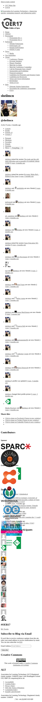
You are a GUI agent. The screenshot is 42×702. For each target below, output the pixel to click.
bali (6, 271)
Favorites (8, 142)
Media (11, 53)
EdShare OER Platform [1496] (15, 513)
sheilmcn (8, 159)
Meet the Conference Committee (20, 67)
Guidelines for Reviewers (18, 77)
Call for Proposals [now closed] (20, 69)
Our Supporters (10, 55)
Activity (8, 129)
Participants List (14, 46)
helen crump (21, 298)
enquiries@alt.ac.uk (7, 699)
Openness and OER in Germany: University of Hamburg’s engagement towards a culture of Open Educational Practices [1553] (22, 500)
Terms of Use (14, 83)
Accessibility (9, 682)
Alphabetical (23, 494)
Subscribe (5, 650)
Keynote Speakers (15, 61)
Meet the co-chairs (15, 65)
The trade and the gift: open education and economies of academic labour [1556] (22, 161)
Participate (8, 42)
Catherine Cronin (22, 354)
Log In (7, 7)
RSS (20, 642)
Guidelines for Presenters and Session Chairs (24, 75)
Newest (3, 494)
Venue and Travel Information (19, 79)
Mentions (8, 140)
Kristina (19, 230)
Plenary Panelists (15, 63)
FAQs (11, 90)
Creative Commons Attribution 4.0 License (25, 664)
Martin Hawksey (11, 408)
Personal (8, 138)
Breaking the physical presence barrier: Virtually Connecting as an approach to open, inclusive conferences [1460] (21, 507)
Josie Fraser (21, 285)
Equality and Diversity (12, 692)
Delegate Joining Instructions (19, 86)
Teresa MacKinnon (23, 312)
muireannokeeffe (22, 340)
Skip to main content (8, 2)
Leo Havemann (22, 257)
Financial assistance (16, 73)
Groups (8, 134)
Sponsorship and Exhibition (18, 71)
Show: (7, 148)
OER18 (7, 34)
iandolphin (20, 188)
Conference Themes (16, 59)
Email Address (6, 646)
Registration (13, 81)
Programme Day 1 (15, 38)
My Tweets (5, 629)
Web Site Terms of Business (14, 688)
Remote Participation (16, 47)
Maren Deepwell (22, 368)
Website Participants (16, 44)
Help (7, 85)
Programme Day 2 (15, 40)
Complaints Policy (11, 690)
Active (9, 494)
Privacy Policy (10, 686)
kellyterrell (8, 202)
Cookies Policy (10, 684)
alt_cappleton (9, 216)
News (7, 51)
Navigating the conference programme (22, 88)
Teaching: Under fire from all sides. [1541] (19, 523)
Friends (8, 132)
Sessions (8, 146)
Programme (9, 36)
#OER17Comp (14, 49)
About (7, 57)
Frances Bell (21, 326)
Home (7, 32)
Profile (7, 131)
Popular (15, 494)
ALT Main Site (10, 5)
